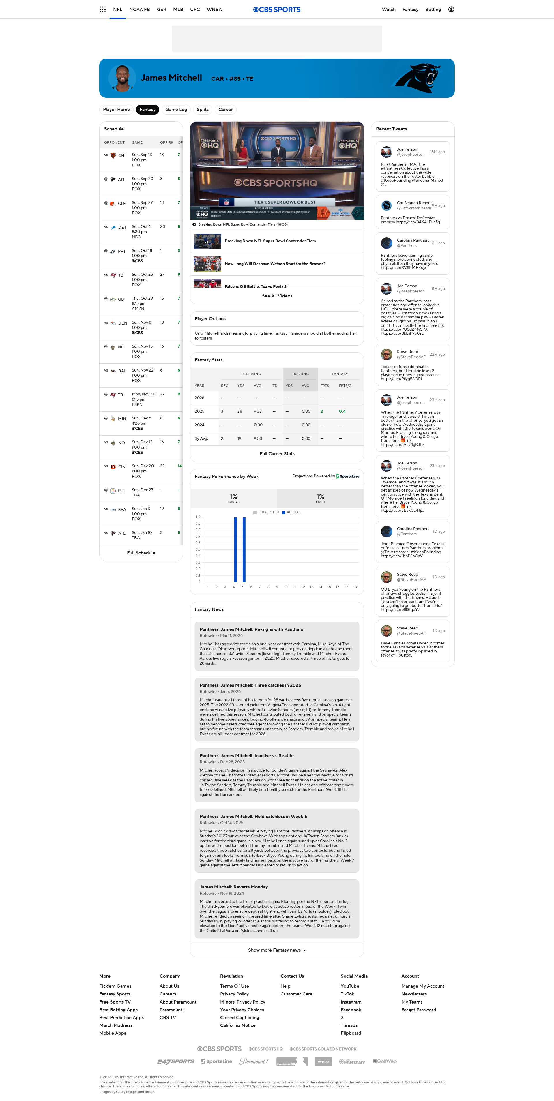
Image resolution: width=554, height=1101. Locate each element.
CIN (122, 467)
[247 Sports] (175, 1060)
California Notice (238, 1020)
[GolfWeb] (385, 1061)
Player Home (116, 109)
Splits (203, 109)
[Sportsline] (216, 1061)
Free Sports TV (115, 1002)
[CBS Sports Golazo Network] (323, 1048)
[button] (103, 9)
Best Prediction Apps (121, 1018)
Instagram (351, 1002)
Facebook (351, 1010)
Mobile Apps (112, 1033)
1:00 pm (142, 158)
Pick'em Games (115, 986)
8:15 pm (142, 301)
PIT (121, 491)
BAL (122, 371)
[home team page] (113, 156)
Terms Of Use (234, 986)
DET (122, 227)
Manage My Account (422, 986)
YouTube (350, 986)
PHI (121, 251)
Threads (349, 1025)
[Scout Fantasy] (352, 1061)
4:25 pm (141, 421)
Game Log (176, 109)
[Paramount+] (254, 1060)
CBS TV (168, 1018)
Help (285, 986)
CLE (122, 203)
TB (120, 275)
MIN (122, 419)
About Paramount (178, 1002)
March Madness (115, 1025)
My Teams (411, 1002)
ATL (121, 179)
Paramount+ (172, 1010)
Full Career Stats (277, 454)
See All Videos (277, 296)
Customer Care (296, 994)
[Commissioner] (292, 1059)
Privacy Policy (234, 994)
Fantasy (148, 109)
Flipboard (351, 1033)
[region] (277, 171)
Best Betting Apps (118, 1010)
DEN (122, 323)
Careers (168, 994)
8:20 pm (141, 230)
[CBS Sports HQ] (266, 1048)
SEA (122, 509)
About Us (169, 986)
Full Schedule (141, 553)
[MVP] (323, 1059)
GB (121, 299)
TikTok (347, 994)
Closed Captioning (239, 1012)
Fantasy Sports (114, 994)
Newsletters (414, 994)
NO (121, 347)
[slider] (277, 203)
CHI (122, 155)
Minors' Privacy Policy (242, 1002)
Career (225, 109)
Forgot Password (418, 1010)
